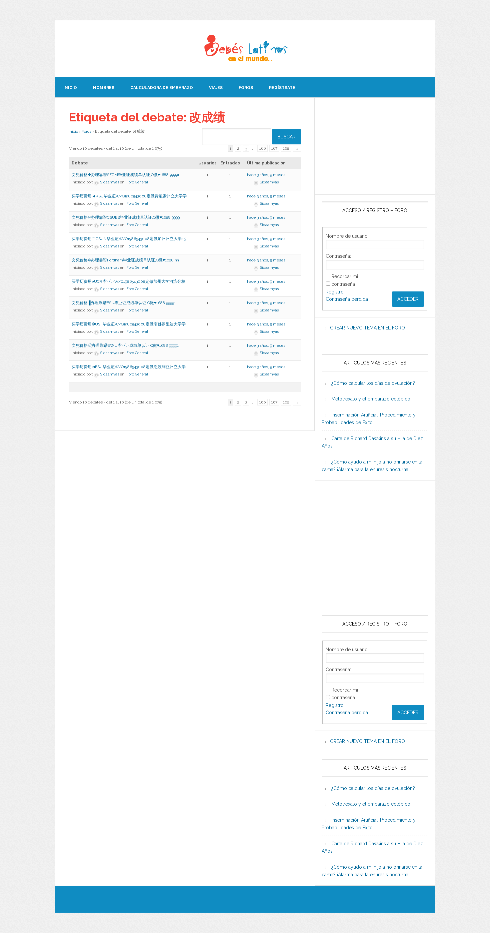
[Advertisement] (375, 146)
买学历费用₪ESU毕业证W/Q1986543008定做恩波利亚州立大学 (129, 366)
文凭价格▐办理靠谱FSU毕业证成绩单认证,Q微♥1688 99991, (124, 302)
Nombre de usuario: (347, 236)
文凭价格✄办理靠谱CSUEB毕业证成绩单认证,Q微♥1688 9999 (126, 217)
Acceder (408, 299)
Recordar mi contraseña (344, 280)
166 (262, 148)
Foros (86, 131)
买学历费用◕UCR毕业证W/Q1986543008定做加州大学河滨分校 (128, 281)
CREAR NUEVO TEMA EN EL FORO (367, 327)
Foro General (137, 182)
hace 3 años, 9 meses (266, 174)
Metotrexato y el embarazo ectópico (370, 398)
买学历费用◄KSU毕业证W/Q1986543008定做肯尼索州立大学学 (129, 196)
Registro (335, 291)
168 (286, 148)
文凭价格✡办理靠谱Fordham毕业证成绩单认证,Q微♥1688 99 (125, 260)
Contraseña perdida (347, 299)
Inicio (73, 131)
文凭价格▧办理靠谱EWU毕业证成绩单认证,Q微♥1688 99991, (126, 345)
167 (274, 148)
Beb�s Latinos (245, 49)
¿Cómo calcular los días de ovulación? (373, 383)
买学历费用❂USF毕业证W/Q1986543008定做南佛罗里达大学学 (129, 324)
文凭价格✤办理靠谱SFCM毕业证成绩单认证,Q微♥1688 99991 (125, 174)
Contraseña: (338, 256)
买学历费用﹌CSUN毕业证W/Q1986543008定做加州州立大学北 (129, 238)
